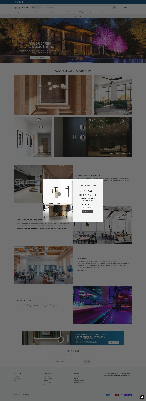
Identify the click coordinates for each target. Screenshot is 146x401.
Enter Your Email (86, 204)
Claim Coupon (88, 212)
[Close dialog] (101, 180)
